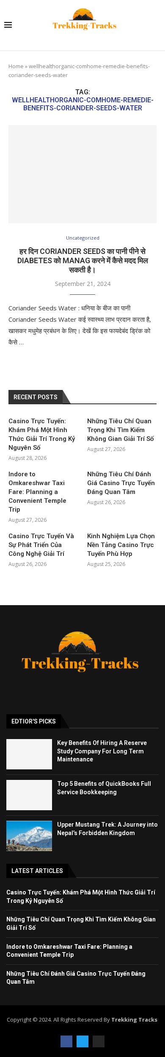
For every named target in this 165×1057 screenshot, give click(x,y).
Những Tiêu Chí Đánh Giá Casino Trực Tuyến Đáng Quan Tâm (121, 483)
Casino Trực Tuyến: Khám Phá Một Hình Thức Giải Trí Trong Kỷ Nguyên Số (41, 434)
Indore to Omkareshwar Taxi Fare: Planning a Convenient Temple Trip (37, 491)
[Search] (156, 25)
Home (16, 66)
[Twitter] (82, 1041)
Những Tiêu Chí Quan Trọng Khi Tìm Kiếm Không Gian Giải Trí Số (120, 430)
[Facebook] (66, 1041)
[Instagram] (98, 1041)
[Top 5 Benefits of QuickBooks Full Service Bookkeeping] (29, 795)
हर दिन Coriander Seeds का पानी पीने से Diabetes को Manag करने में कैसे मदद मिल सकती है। (82, 260)
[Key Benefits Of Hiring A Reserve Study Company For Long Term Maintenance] (29, 754)
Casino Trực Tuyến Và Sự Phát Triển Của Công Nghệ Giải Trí (41, 545)
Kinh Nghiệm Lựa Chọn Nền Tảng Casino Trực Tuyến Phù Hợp (121, 545)
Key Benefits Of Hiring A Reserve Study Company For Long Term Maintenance (102, 751)
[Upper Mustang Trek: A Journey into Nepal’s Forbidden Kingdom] (29, 836)
